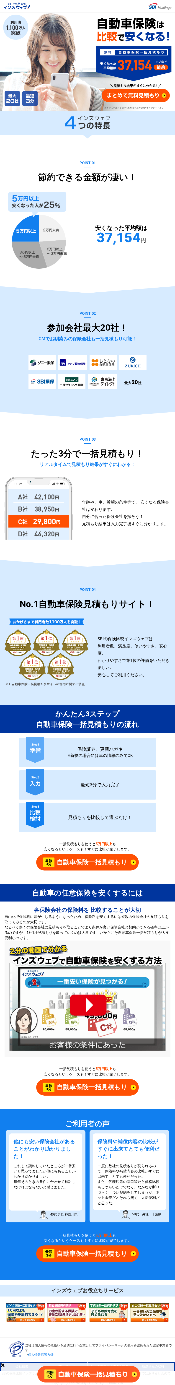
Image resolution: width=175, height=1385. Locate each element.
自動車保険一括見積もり (86, 862)
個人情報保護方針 (41, 1354)
